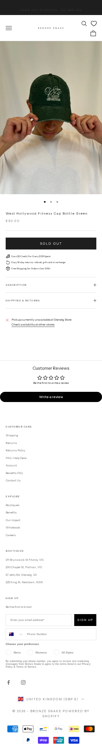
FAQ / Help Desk (16, 458)
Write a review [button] (51, 397)
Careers (11, 535)
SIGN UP (85, 619)
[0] (94, 24)
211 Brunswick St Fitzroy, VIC (25, 560)
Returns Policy (15, 450)
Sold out (51, 243)
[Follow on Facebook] (8, 682)
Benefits (11, 512)
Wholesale (13, 527)
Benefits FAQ (14, 473)
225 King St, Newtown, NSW (24, 582)
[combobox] (15, 634)
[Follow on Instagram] (23, 682)
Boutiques (13, 505)
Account (11, 465)
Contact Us (13, 480)
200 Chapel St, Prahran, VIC (24, 567)
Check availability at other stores (33, 324)
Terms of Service (26, 666)
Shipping (12, 435)
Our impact (13, 520)
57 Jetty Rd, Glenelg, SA (21, 575)
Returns (11, 443)
